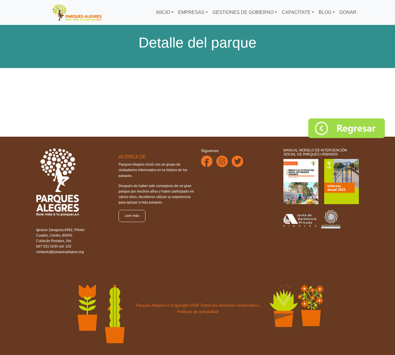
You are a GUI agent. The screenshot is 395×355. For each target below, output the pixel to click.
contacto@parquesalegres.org (60, 252)
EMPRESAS (191, 12)
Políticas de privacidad (197, 311)
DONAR (348, 12)
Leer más (132, 216)
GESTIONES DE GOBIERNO (243, 12)
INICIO (163, 12)
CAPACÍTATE (296, 12)
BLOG (325, 12)
